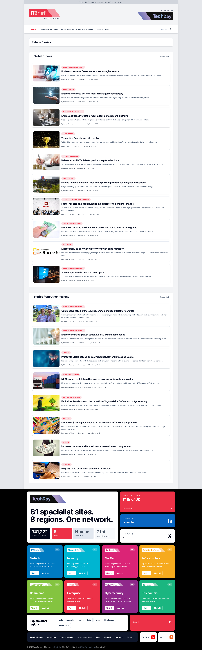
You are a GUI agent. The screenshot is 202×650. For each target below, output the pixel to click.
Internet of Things (102, 29)
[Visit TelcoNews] (153, 585)
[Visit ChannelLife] (78, 550)
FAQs (98, 637)
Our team (119, 637)
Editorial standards (85, 637)
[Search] (170, 29)
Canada (80, 620)
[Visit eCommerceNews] (41, 585)
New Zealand (109, 620)
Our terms (130, 637)
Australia (70, 620)
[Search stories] (170, 622)
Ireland (97, 620)
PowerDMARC (101, 647)
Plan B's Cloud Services (70, 647)
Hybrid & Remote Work (84, 29)
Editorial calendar (66, 637)
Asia (61, 620)
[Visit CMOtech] (116, 550)
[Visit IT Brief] (78, 585)
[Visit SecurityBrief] (116, 585)
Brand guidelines (36, 637)
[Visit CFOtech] (41, 550)
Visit (33, 573)
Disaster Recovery (67, 29)
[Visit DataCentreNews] (153, 550)
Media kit (45, 573)
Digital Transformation (49, 29)
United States (64, 625)
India (89, 620)
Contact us (51, 637)
